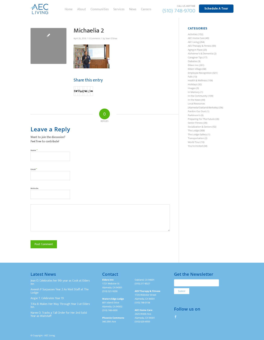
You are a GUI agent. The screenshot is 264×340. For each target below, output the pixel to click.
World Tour (194, 142)
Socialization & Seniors (200, 126)
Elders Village (195, 69)
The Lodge (193, 130)
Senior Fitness (195, 122)
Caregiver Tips (195, 57)
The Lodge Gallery (197, 134)
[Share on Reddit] (88, 91)
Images (192, 88)
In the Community (197, 95)
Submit (181, 291)
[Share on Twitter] (76, 91)
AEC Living (193, 42)
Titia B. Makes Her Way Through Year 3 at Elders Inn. (60, 305)
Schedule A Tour (216, 8)
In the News (194, 99)
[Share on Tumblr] (83, 91)
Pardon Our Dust (197, 111)
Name (34, 150)
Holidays (192, 84)
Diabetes (192, 61)
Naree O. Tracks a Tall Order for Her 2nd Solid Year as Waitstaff (59, 314)
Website (34, 188)
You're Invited (195, 145)
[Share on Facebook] (74, 91)
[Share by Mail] (92, 91)
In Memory (194, 92)
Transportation (196, 138)
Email (34, 169)
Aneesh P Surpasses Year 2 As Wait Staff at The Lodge (60, 291)
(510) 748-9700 (179, 10)
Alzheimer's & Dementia (200, 53)
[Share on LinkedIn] (81, 91)
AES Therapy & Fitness (199, 45)
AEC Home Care (196, 38)
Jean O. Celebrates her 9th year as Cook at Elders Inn (60, 282)
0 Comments (94, 38)
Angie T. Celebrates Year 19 (47, 298)
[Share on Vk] (85, 91)
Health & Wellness (197, 80)
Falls (190, 76)
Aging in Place (195, 49)
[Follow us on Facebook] (175, 316)
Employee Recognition (200, 72)
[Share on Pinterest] (79, 91)
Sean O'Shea (111, 38)
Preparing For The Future (201, 119)
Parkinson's (194, 115)
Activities (192, 34)
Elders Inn (193, 65)
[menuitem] (68, 9)
